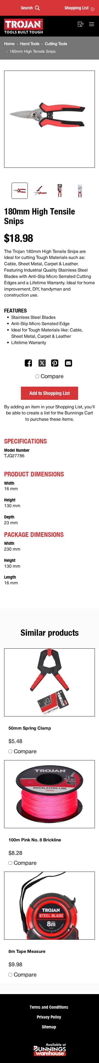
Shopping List (77, 7)
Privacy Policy (49, 1017)
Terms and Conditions (49, 1007)
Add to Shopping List (49, 393)
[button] (30, 8)
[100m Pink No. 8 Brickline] (49, 794)
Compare (52, 376)
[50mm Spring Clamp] (49, 682)
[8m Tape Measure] (49, 906)
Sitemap (49, 1026)
